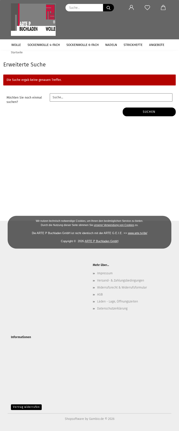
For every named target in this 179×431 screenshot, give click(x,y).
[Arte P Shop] (35, 19)
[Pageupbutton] (167, 424)
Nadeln (111, 45)
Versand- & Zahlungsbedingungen (120, 280)
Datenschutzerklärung (112, 308)
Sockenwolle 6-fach (82, 45)
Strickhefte (133, 45)
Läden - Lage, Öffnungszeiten (117, 301)
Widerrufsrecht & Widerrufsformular (122, 287)
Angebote (156, 45)
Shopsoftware (74, 419)
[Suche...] (108, 7)
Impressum (105, 273)
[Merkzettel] (147, 7)
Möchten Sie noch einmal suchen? (24, 100)
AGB (100, 294)
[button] (131, 7)
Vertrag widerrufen (26, 406)
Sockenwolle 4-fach (44, 45)
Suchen (149, 112)
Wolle (16, 45)
